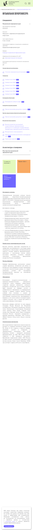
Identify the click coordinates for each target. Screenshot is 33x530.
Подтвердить (9, 526)
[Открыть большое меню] (29, 3)
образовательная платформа (13, 58)
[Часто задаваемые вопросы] (9, 181)
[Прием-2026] (23, 166)
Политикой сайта (10, 521)
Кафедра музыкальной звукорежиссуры (14, 52)
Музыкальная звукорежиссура (8, 9)
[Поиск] (26, 3)
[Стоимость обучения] (9, 166)
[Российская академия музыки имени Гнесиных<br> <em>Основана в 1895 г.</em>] (11, 3)
